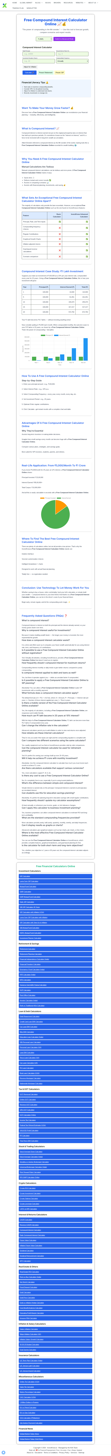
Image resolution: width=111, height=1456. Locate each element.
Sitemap (81, 1453)
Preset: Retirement (45, 72)
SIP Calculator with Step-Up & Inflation (33, 922)
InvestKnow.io (52, 1448)
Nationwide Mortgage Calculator (31, 1083)
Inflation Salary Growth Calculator (31, 1339)
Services (74, 1453)
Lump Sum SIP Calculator (29, 881)
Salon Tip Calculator (27, 1387)
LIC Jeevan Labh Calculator (29, 1366)
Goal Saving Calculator (28, 1350)
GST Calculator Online (28, 1115)
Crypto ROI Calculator (28, 1188)
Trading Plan (18, 8)
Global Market (26, 3)
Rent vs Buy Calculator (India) (30, 1277)
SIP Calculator (25, 876)
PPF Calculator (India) (27, 975)
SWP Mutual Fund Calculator (30, 897)
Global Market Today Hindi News (31, 1439)
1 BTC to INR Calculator (28, 1209)
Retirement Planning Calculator (31, 954)
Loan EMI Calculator (27, 1052)
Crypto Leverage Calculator (29, 1204)
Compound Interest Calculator (30, 1230)
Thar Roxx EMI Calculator (29, 1141)
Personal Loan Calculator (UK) (30, 1047)
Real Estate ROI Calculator (29, 1272)
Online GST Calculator (28, 1099)
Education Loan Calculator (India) (31, 1037)
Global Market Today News (29, 1434)
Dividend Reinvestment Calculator (32, 1256)
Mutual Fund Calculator (28, 886)
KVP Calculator (25, 990)
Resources (68, 3)
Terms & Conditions (51, 1453)
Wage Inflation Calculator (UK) (30, 1334)
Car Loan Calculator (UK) (29, 1063)
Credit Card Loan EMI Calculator (31, 1022)
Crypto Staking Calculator (29, 1198)
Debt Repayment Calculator (29, 1016)
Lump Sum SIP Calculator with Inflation (33, 917)
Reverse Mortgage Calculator (30, 1078)
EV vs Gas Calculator (27, 1413)
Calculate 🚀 (29, 72)
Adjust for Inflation (30, 67)
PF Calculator (24, 1135)
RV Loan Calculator (27, 1068)
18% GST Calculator (27, 1110)
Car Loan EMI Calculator (28, 1027)
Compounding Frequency (62, 58)
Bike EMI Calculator (27, 1032)
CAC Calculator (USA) (28, 1397)
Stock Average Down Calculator (31, 1152)
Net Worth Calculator (27, 1282)
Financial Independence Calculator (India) (34, 959)
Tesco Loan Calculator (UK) (29, 1058)
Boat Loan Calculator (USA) (29, 1073)
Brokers (57, 3)
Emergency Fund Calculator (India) (32, 969)
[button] (41, 2)
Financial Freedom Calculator (30, 964)
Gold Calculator (25, 1292)
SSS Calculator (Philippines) (30, 1418)
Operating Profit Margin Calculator (32, 1313)
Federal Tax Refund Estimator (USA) (33, 1125)
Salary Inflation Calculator (29, 1329)
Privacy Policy (64, 1453)
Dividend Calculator (27, 1251)
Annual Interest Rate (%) (62, 51)
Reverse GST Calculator (28, 1105)
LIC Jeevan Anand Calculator (30, 1371)
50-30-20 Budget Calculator (29, 1344)
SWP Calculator (25, 892)
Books (48, 3)
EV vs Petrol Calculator (28, 1407)
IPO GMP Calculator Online (29, 1177)
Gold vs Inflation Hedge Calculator (32, 1303)
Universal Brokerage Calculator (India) (33, 1167)
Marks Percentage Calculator (30, 1392)
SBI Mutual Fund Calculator (29, 928)
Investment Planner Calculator (30, 938)
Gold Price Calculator (27, 1298)
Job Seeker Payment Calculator (31, 1423)
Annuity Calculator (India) (29, 1000)
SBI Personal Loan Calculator (30, 1042)
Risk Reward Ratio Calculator (30, 1172)
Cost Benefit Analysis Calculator (31, 1308)
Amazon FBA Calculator (28, 1318)
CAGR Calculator (26, 1220)
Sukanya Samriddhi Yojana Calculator (33, 985)
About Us (92, 3)
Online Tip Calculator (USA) (29, 1382)
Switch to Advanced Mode (64, 39)
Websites (79, 3)
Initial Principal (26, 51)
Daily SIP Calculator (27, 902)
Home (14, 3)
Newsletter (32, 8)
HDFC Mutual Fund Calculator (30, 933)
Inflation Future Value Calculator (31, 1245)
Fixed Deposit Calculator (28, 1287)
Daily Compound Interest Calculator (32, 1235)
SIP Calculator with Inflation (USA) (32, 912)
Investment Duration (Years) (30, 58)
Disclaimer (38, 1453)
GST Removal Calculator (29, 1094)
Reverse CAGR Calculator (29, 1225)
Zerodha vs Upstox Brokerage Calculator (34, 1162)
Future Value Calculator (28, 1240)
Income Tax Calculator (28, 1120)
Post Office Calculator (27, 995)
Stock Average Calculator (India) (31, 1157)
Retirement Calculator (27, 949)
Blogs (37, 3)
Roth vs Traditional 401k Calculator (32, 1005)
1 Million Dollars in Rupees (29, 1402)
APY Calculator (25, 1261)
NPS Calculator (25, 980)
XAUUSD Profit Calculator (29, 1130)
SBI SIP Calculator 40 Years (30, 907)
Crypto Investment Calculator (30, 1193)
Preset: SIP (60, 72)
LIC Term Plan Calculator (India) (31, 1360)
